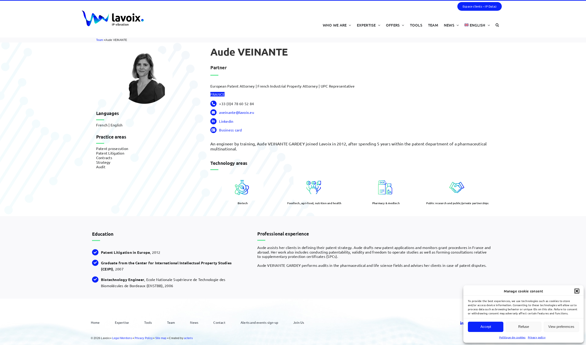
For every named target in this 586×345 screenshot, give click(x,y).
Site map (161, 338)
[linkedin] (462, 323)
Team (99, 40)
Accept (485, 327)
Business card (230, 130)
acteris (188, 338)
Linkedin (226, 121)
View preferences (561, 327)
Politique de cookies (512, 337)
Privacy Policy (144, 338)
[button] (577, 291)
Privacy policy (536, 337)
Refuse (523, 327)
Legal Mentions (122, 338)
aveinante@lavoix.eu (236, 112)
